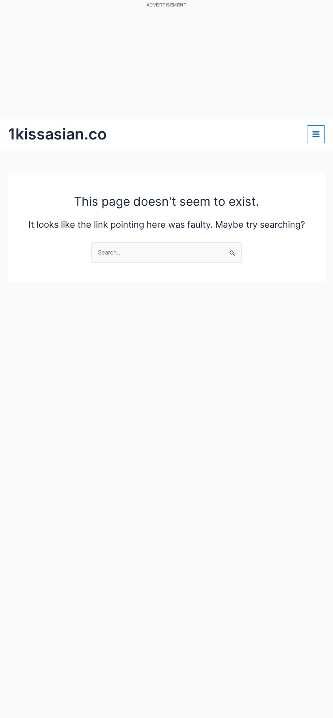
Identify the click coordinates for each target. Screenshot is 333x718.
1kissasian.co (57, 134)
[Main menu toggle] (316, 134)
